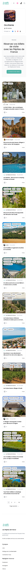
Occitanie (10, 83)
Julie (7, 104)
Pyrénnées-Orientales (9, 118)
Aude (14, 188)
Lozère (14, 261)
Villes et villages (18, 367)
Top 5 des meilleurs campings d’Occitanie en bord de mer (12, 492)
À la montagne (7, 435)
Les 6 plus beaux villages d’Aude (12, 388)
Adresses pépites (16, 224)
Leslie (7, 245)
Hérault (18, 188)
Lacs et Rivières (7, 261)
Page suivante (14, 506)
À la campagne (7, 188)
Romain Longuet (9, 139)
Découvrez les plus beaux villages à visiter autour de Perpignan (13, 143)
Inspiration (10, 329)
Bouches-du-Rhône (14, 397)
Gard (5, 83)
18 (19, 502)
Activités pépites (8, 259)
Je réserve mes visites (14, 71)
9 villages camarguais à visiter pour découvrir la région (12, 422)
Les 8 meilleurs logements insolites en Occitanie (13, 248)
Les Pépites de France (11, 174)
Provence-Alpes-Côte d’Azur (16, 400)
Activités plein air (17, 259)
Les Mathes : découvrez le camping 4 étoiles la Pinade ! (13, 178)
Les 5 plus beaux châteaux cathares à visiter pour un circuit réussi (13, 319)
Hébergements (7, 226)
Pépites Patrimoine (8, 193)
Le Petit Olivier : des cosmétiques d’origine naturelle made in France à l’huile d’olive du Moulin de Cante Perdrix (13, 108)
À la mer (6, 397)
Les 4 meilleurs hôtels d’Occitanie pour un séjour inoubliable (13, 457)
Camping (6, 473)
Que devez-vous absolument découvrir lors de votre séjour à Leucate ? (12, 354)
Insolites (15, 226)
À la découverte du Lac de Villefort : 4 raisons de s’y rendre (13, 284)
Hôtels (14, 438)
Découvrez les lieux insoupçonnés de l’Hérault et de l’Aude (13, 213)
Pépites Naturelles (8, 264)
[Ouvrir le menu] (14, 3)
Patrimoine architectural (15, 191)
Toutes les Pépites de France (10, 440)
